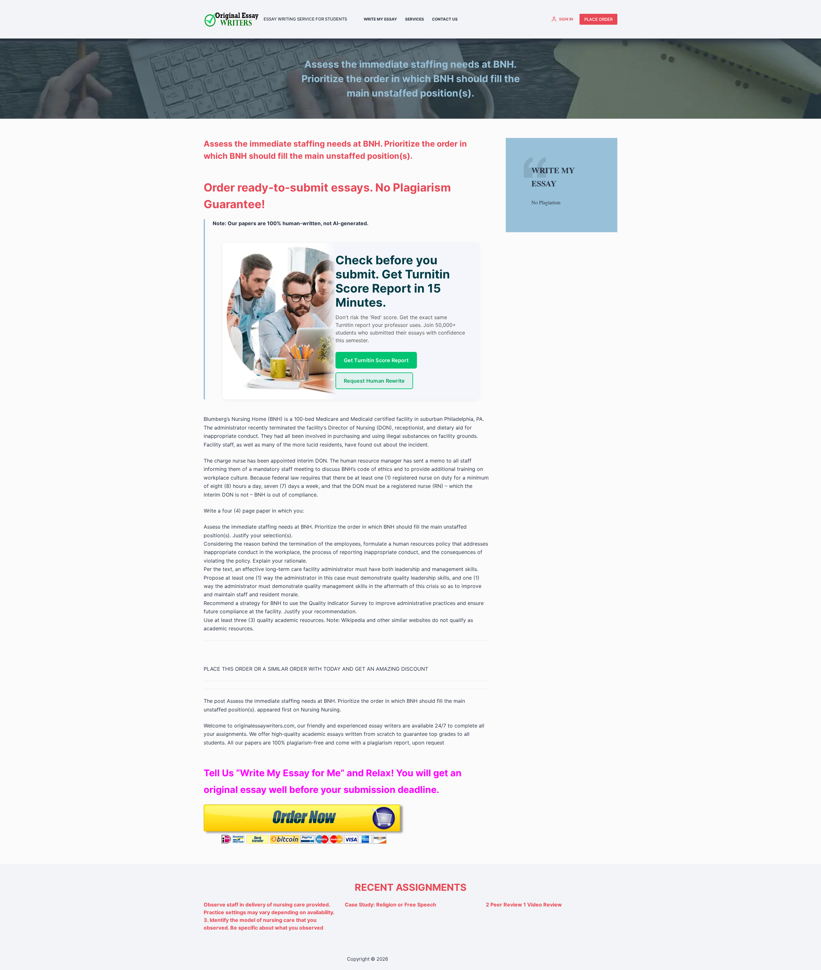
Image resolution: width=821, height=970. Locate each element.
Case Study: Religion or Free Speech (390, 904)
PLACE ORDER (598, 19)
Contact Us (445, 19)
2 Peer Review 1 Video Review (524, 904)
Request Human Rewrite (374, 381)
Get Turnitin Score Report (376, 360)
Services (414, 19)
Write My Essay (380, 19)
